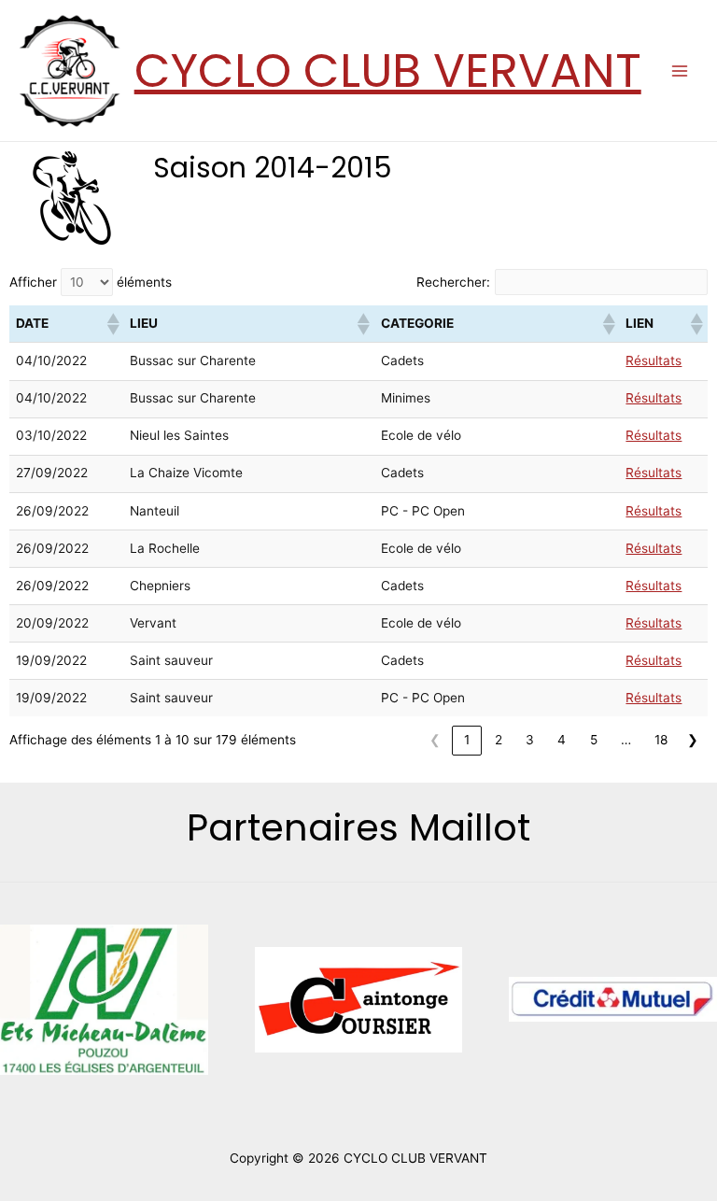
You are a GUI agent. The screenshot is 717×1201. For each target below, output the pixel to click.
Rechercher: (453, 282)
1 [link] (467, 739)
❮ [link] (435, 739)
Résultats (654, 360)
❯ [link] (692, 739)
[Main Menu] (680, 70)
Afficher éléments (90, 282)
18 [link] (661, 739)
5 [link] (594, 739)
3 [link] (530, 739)
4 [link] (561, 739)
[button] (112, 324)
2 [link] (498, 739)
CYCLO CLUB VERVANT (387, 70)
